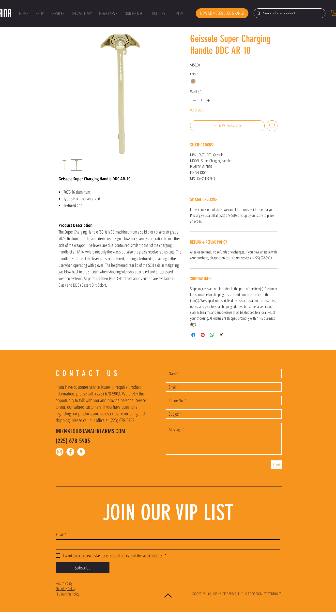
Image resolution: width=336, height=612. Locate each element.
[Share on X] (221, 335)
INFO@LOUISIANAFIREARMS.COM (90, 431)
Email (61, 534)
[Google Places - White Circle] (81, 452)
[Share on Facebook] (193, 335)
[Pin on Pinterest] (203, 335)
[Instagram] (59, 452)
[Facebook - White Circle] (70, 452)
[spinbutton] (201, 100)
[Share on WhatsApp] (212, 335)
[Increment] (209, 100)
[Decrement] (194, 100)
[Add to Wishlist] (272, 125)
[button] (39, 13)
